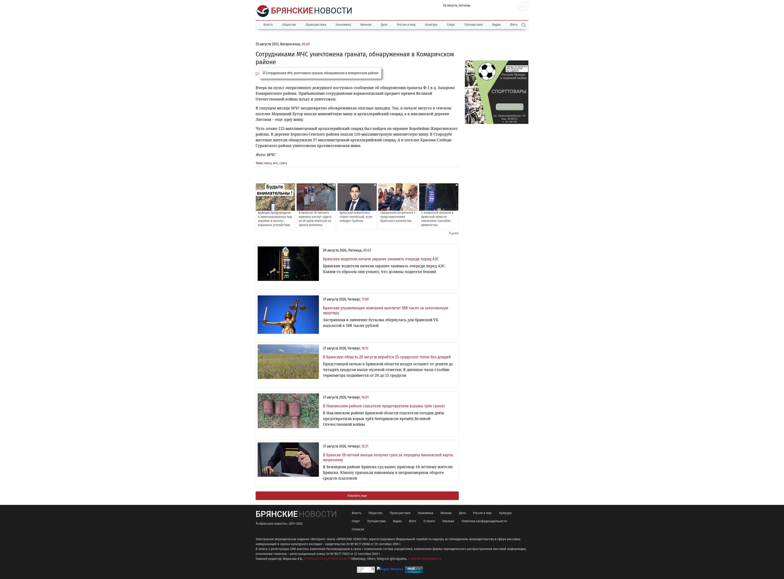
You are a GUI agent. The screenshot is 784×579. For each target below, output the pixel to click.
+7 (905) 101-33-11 (339, 559)
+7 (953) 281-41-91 (315, 559)
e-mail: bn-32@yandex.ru (424, 559)
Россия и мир (406, 25)
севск (283, 163)
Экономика (343, 25)
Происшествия (315, 25)
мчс (275, 163)
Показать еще (357, 496)
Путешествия (473, 25)
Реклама (448, 521)
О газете (429, 521)
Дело (384, 25)
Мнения (365, 25)
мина (268, 163)
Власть (268, 25)
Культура (431, 25)
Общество (289, 25)
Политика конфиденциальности (484, 521)
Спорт (451, 25)
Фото (412, 521)
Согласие (358, 529)
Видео (496, 25)
